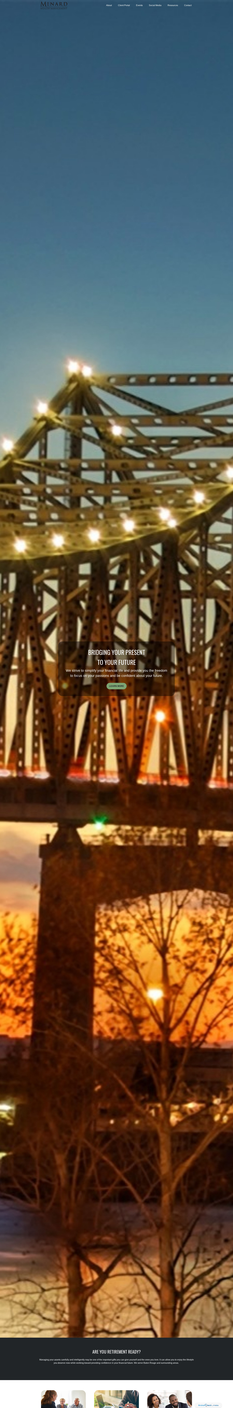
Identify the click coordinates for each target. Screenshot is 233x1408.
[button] (109, 5)
